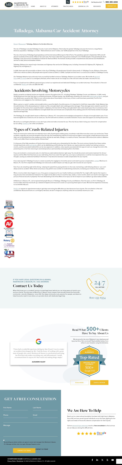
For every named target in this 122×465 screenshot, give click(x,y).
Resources (97, 6)
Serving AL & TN (83, 6)
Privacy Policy (11, 461)
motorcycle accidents (95, 96)
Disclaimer (20, 461)
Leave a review (99, 382)
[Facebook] (92, 460)
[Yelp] (107, 460)
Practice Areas (68, 6)
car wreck (23, 78)
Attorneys (54, 6)
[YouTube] (112, 460)
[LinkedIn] (97, 460)
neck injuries (33, 145)
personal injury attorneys (80, 426)
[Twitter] (102, 460)
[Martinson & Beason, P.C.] (16, 4)
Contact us (26, 123)
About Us (43, 6)
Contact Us (111, 6)
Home (33, 6)
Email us (24, 84)
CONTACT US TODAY (24, 450)
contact (96, 161)
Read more (79, 382)
